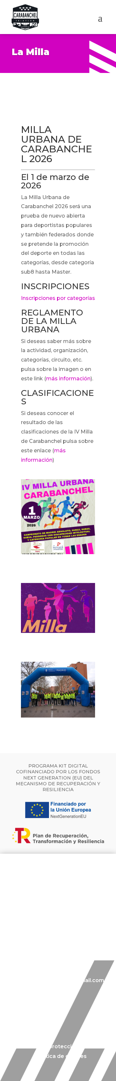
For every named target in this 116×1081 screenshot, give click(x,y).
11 (80, 711)
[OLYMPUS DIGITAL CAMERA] (58, 716)
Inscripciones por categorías (58, 298)
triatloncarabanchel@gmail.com (60, 980)
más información (68, 378)
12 (85, 711)
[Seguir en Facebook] (14, 1014)
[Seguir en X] (40, 1014)
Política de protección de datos (61, 1047)
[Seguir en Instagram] (27, 1014)
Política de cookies (61, 1056)
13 (91, 711)
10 (74, 711)
